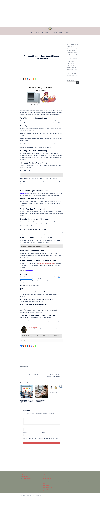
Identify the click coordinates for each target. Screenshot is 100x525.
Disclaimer (24, 474)
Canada (44, 476)
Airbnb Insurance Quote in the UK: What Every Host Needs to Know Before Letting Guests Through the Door (72, 52)
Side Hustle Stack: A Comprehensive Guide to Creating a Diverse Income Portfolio (52, 375)
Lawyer (60, 32)
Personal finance (24, 366)
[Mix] (33, 79)
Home (32, 32)
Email (25, 432)
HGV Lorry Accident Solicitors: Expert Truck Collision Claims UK (72, 75)
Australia (45, 472)
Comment (25, 417)
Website (44, 432)
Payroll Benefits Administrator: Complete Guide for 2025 (40, 401)
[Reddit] (25, 79)
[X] (23, 79)
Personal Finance (45, 32)
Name (25, 427)
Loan (44, 483)
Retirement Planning (47, 487)
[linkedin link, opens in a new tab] (70, 481)
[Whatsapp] (35, 79)
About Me (67, 32)
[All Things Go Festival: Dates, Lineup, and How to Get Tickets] (56, 387)
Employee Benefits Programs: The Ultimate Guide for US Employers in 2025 (26, 401)
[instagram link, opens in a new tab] (72, 481)
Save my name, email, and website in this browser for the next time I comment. (42, 438)
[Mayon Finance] (50, 28)
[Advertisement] (25, 6)
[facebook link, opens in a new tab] (68, 481)
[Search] (77, 82)
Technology (54, 32)
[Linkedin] (27, 79)
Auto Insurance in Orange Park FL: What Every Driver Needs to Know (73, 44)
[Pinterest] (29, 79)
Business (37, 32)
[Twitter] (24, 340)
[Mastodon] (31, 79)
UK (43, 490)
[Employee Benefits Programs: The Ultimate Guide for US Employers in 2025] (26, 391)
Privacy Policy (25, 476)
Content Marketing (47, 478)
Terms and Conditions (27, 478)
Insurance (45, 480)
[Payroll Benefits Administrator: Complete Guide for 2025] (41, 391)
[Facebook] (21, 79)
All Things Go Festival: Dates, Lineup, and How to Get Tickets (55, 394)
